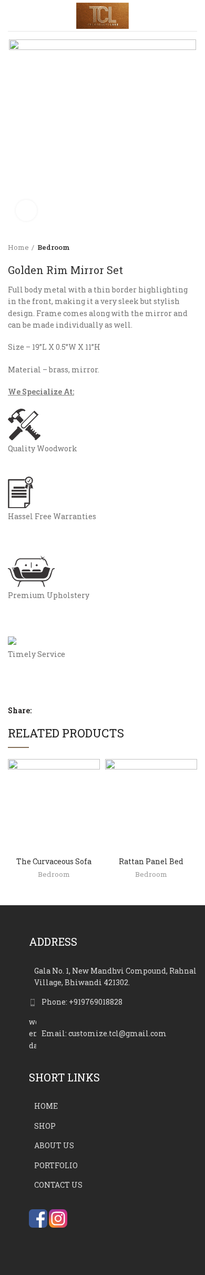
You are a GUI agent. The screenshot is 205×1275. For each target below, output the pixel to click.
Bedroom (53, 247)
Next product (192, 247)
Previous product (171, 247)
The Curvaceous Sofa (53, 861)
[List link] (113, 1002)
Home (18, 247)
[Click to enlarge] (26, 210)
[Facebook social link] (42, 710)
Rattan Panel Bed (151, 861)
